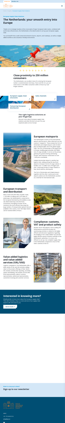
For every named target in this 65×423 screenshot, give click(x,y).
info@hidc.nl (6, 419)
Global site (7, 1)
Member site (15, 1)
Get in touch (9, 306)
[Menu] (62, 6)
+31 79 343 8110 (8, 416)
